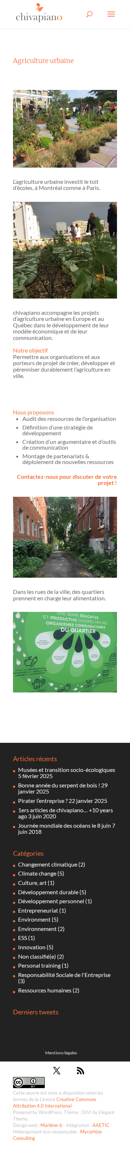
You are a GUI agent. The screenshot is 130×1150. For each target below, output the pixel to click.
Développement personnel (51, 900)
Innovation (32, 947)
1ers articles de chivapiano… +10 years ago (65, 813)
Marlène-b (51, 1125)
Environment (34, 919)
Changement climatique (47, 864)
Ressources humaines (45, 990)
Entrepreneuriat (38, 910)
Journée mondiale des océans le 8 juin (64, 825)
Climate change (37, 873)
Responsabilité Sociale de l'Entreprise (64, 974)
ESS (22, 937)
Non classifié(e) (37, 956)
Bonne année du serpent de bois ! (59, 785)
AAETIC (100, 1125)
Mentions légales (61, 1052)
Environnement (37, 928)
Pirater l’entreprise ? (43, 800)
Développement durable (48, 891)
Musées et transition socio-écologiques (66, 769)
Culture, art (32, 882)
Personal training (39, 965)
